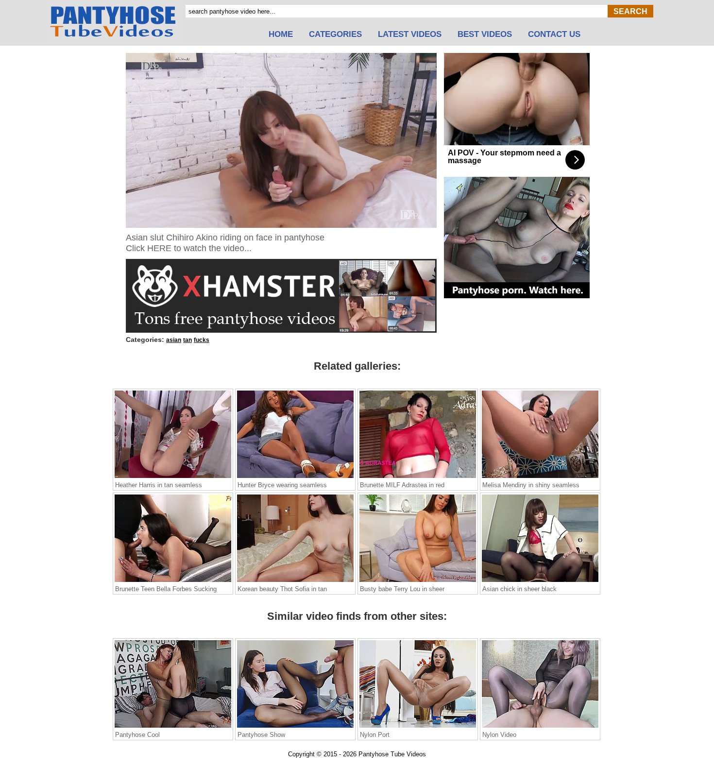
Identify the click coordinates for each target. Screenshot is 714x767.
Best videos (485, 34)
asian (173, 340)
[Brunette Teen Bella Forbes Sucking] (173, 581)
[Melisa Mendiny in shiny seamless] (540, 477)
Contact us (554, 34)
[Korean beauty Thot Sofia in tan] (295, 581)
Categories (335, 34)
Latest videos (410, 34)
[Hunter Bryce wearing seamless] (295, 477)
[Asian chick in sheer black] (540, 581)
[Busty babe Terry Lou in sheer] (417, 581)
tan (187, 340)
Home (281, 34)
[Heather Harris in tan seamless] (173, 477)
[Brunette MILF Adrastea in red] (417, 477)
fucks (201, 340)
